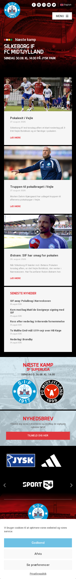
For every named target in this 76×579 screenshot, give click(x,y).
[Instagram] (44, 5)
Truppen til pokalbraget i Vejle (32, 187)
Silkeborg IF (19, 46)
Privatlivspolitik (38, 573)
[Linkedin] (39, 5)
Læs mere (15, 138)
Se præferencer (38, 565)
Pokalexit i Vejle (21, 118)
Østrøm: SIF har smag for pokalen (34, 255)
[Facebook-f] (34, 5)
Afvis (38, 554)
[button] (62, 16)
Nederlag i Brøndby (21, 339)
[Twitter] (54, 5)
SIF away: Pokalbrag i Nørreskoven (30, 301)
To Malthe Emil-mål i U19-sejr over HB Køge (35, 330)
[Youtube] (49, 5)
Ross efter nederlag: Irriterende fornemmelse (37, 321)
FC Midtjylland (24, 52)
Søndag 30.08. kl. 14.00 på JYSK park (30, 58)
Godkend (38, 543)
